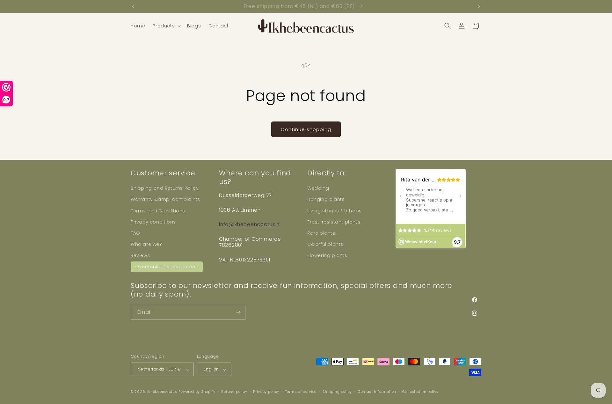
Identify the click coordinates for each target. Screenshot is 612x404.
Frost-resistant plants (333, 221)
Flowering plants (327, 255)
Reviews (140, 255)
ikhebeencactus (162, 391)
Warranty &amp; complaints (165, 199)
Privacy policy (266, 391)
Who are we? (146, 244)
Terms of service (301, 391)
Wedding (318, 188)
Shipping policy (337, 391)
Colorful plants (325, 244)
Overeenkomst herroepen (166, 266)
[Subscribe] (238, 312)
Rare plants (321, 233)
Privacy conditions (153, 221)
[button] (166, 26)
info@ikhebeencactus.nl (250, 224)
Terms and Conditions (158, 210)
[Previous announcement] (133, 6)
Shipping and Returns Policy (165, 188)
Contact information (377, 391)
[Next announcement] (479, 6)
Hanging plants (326, 199)
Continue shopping (306, 129)
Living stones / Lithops (334, 210)
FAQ (135, 233)
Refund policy (234, 391)
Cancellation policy (420, 391)
